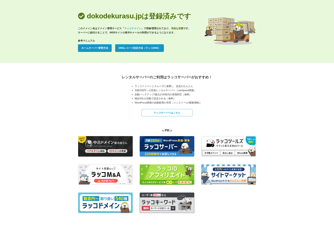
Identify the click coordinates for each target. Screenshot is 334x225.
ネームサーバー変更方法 (94, 48)
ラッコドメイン (132, 28)
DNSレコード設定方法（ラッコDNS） (139, 48)
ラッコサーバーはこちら (167, 112)
